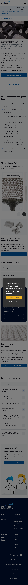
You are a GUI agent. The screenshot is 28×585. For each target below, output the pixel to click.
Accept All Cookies (14, 297)
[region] (14, 292)
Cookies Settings (14, 302)
